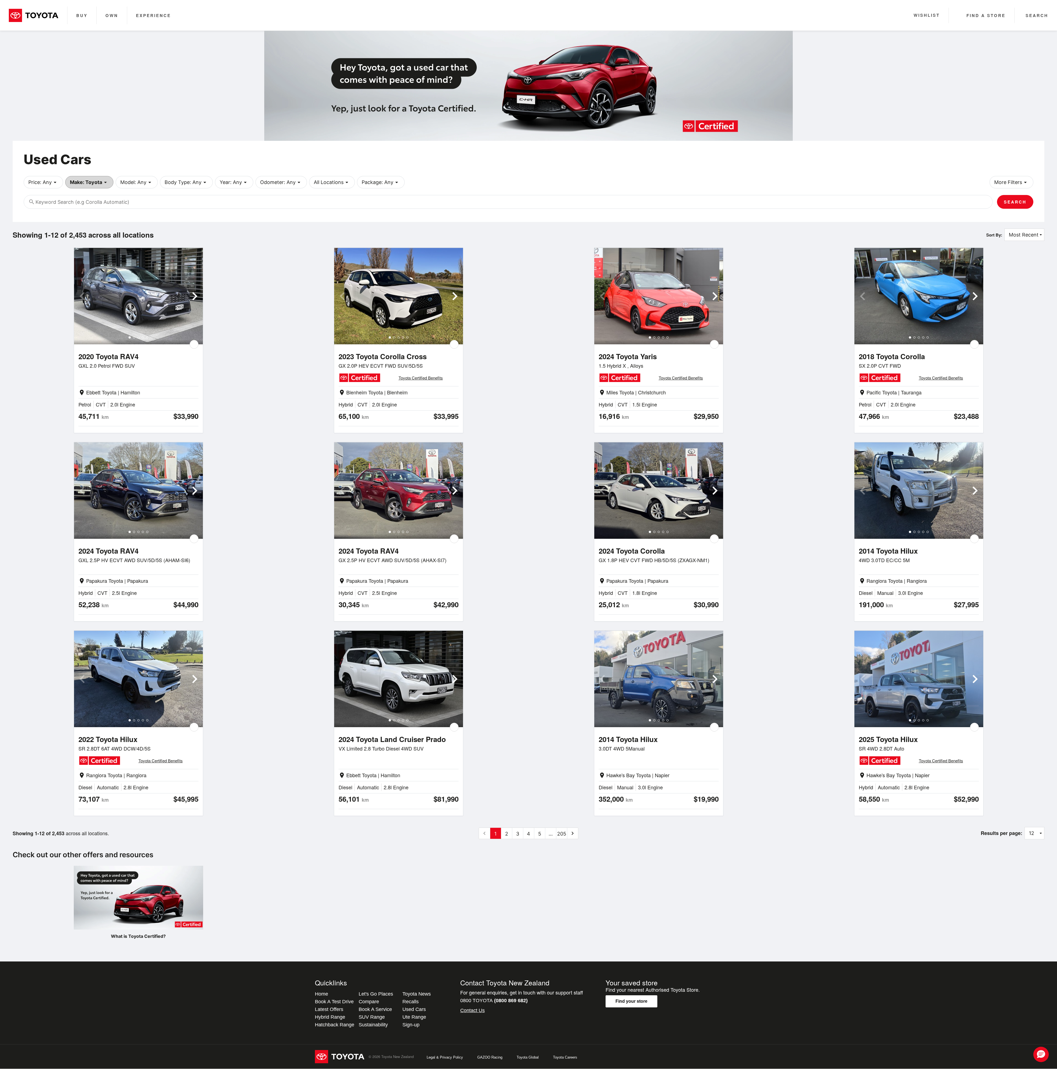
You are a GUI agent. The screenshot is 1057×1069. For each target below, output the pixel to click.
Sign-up (410, 1024)
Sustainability (373, 1024)
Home (321, 994)
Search (1015, 202)
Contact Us (472, 1010)
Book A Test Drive (334, 1001)
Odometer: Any (281, 182)
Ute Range (414, 1017)
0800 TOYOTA (494, 1000)
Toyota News (416, 994)
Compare (369, 1001)
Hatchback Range (334, 1024)
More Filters (1011, 182)
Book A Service (375, 1009)
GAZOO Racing (489, 1057)
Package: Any (381, 182)
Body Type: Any (186, 182)
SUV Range (372, 1017)
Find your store (631, 1001)
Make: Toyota (89, 182)
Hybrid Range (330, 1017)
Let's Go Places (376, 994)
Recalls (410, 1001)
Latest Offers (329, 1009)
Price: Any (43, 182)
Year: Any (234, 182)
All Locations (332, 182)
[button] (1041, 1054)
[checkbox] (194, 344)
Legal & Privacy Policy (445, 1057)
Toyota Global (528, 1057)
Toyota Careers (565, 1057)
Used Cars (414, 1009)
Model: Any (136, 182)
